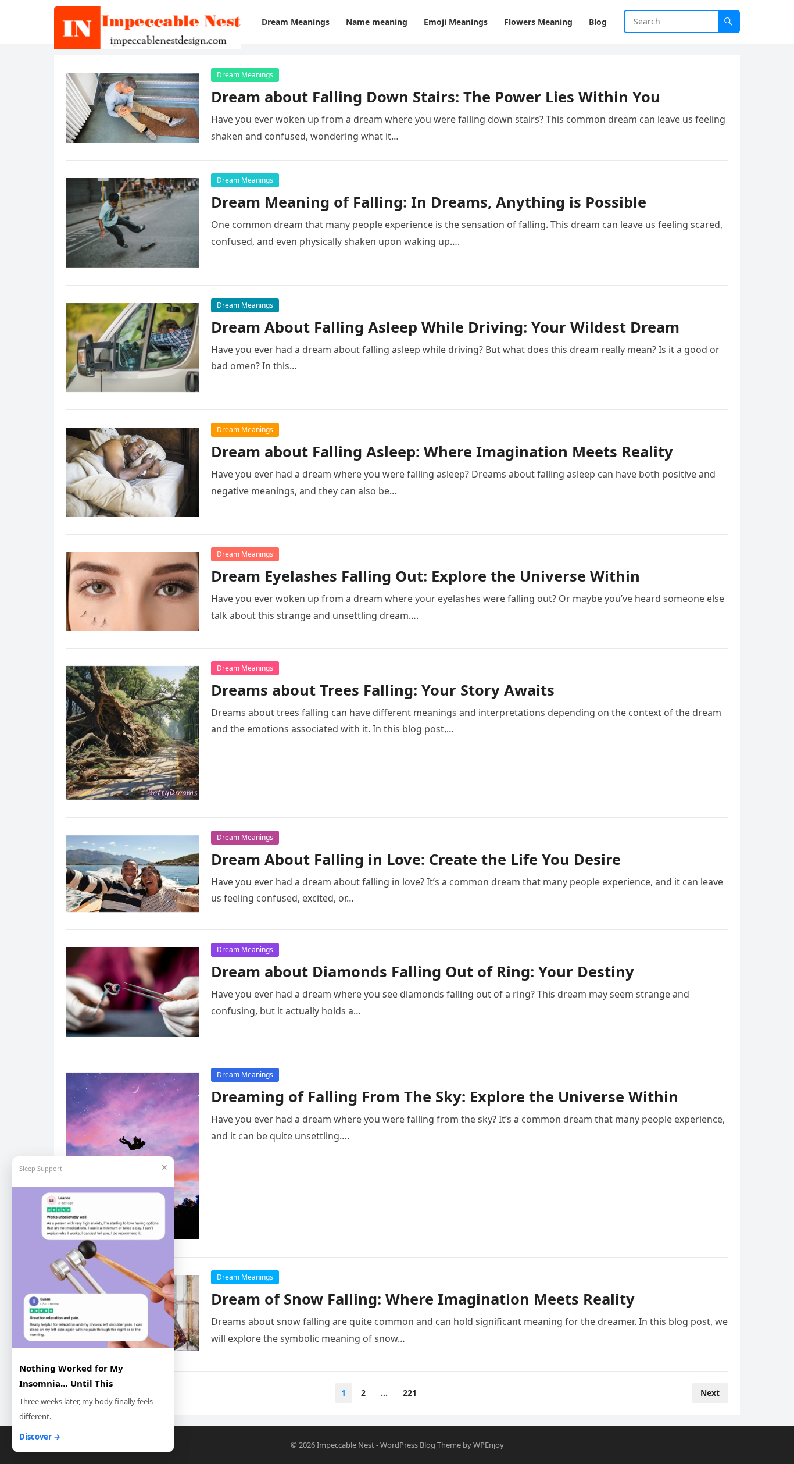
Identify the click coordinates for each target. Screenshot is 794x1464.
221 (410, 1392)
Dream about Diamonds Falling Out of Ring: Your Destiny (422, 971)
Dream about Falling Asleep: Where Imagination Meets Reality (442, 451)
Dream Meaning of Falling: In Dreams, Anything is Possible (428, 202)
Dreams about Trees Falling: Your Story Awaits (383, 690)
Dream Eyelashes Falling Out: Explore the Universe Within (425, 576)
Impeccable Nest (345, 1445)
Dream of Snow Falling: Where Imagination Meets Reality (423, 1299)
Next (710, 1392)
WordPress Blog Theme (420, 1445)
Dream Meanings (245, 75)
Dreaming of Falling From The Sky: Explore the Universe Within (444, 1097)
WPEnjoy (488, 1445)
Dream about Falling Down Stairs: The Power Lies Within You (435, 97)
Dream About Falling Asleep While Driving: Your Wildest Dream (445, 327)
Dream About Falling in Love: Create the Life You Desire (416, 859)
